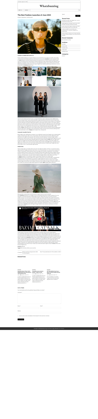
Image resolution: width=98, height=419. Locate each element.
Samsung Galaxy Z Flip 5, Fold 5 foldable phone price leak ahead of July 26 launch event (24, 272)
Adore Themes (61, 328)
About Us (20, 10)
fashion (28, 248)
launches (34, 248)
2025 (22, 248)
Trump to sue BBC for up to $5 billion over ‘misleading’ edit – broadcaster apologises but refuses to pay (70, 30)
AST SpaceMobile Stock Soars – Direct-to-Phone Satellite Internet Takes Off (53, 272)
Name (19, 306)
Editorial (23, 246)
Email (41, 306)
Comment (20, 292)
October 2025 (64, 49)
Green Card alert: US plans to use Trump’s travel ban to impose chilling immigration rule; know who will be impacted (71, 34)
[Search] (79, 10)
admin (31, 17)
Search (63, 14)
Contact (26, 10)
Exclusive (24, 248)
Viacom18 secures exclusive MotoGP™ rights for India (37, 272)
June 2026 (63, 44)
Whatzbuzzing (49, 6)
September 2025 (65, 51)
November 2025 (64, 47)
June (31, 248)
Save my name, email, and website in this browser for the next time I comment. (34, 315)
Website (19, 310)
